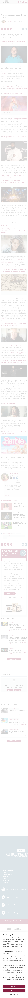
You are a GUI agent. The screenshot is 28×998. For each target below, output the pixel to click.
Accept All (14, 986)
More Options (14, 994)
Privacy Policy (10, 979)
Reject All (14, 990)
